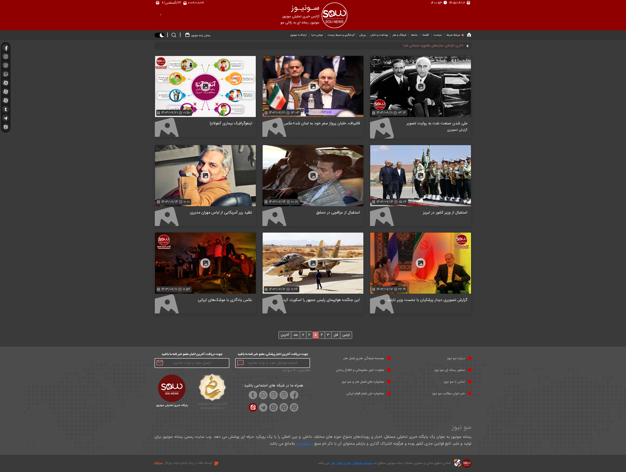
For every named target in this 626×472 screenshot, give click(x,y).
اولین (346, 335)
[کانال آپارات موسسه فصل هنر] (5, 100)
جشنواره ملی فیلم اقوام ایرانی (365, 393)
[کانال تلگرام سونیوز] (5, 118)
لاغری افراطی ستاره (450, 46)
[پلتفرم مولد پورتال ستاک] (215, 463)
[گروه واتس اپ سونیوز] (5, 74)
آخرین (285, 335)
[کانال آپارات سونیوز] (5, 91)
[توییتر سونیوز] (5, 109)
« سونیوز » (304, 443)
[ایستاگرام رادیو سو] (5, 56)
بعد (295, 335)
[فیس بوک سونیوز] (5, 47)
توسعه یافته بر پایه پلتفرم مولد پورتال (188, 463)
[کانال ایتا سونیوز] (5, 127)
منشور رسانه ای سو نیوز (449, 370)
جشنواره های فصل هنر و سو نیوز (363, 382)
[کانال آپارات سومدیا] (5, 83)
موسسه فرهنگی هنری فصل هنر (363, 358)
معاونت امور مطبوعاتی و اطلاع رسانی (360, 370)
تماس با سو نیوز (454, 382)
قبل (336, 335)
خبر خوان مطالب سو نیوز (448, 393)
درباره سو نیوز (456, 358)
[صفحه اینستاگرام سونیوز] (5, 65)
